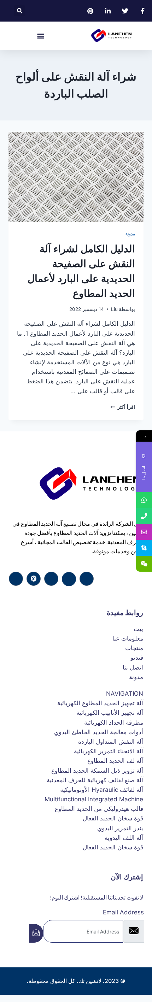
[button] (19, 10)
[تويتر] (69, 579)
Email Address (123, 912)
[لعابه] (34, 579)
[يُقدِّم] (36, 933)
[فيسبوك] (87, 579)
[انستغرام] (16, 579)
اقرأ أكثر (122, 407)
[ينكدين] (51, 579)
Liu (114, 309)
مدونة (130, 233)
